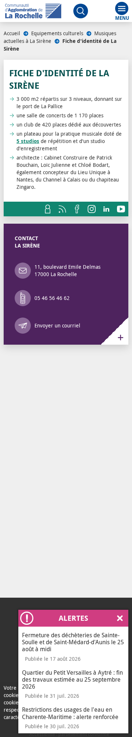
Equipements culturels (57, 33)
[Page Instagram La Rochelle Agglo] (91, 209)
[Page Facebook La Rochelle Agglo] (77, 209)
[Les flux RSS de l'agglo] (62, 209)
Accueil (12, 33)
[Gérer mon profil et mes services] (47, 209)
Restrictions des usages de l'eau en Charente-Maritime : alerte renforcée (70, 712)
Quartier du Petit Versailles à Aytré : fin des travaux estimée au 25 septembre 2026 (72, 679)
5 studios (27, 141)
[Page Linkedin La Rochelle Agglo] (106, 209)
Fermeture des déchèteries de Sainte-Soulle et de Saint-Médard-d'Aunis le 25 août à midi (73, 642)
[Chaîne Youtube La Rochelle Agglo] (121, 209)
